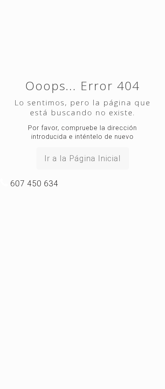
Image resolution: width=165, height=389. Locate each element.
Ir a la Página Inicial (82, 158)
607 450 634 (33, 183)
